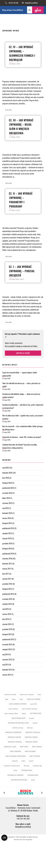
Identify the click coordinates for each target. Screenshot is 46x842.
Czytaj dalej (8, 110)
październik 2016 (8, 593)
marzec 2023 (6, 518)
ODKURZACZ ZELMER (10, 746)
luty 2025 (5, 477)
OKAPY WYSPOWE (34, 756)
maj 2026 (5, 467)
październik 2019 (8, 528)
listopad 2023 (7, 482)
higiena (24, 713)
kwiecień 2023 (7, 513)
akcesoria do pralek (10, 694)
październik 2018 (8, 553)
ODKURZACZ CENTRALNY (32, 732)
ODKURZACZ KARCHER (14, 737)
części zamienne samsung (29, 708)
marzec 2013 (6, 674)
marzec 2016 (6, 614)
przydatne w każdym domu (12, 765)
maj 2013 (5, 664)
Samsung (26, 765)
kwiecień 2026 (7, 472)
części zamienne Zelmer (11, 713)
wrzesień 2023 (7, 492)
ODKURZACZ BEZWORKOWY (13, 732)
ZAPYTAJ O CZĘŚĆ (23, 353)
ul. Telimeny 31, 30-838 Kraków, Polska (23, 810)
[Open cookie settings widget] (4, 838)
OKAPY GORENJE (37, 746)
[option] (23, 792)
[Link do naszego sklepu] (38, 9)
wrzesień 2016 (7, 599)
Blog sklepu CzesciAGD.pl (12, 10)
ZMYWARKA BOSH (26, 770)
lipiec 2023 (6, 498)
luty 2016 (5, 619)
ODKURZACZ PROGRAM (15, 742)
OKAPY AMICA (24, 746)
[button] (29, 9)
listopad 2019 (7, 523)
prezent (31, 760)
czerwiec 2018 (7, 558)
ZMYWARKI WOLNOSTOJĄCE (19, 779)
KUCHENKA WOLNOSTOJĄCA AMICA (18, 723)
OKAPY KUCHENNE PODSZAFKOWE (16, 756)
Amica (39, 694)
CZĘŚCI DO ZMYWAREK (33, 699)
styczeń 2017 (6, 578)
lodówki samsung (18, 727)
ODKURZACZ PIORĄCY (31, 737)
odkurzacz (30, 727)
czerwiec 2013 (7, 659)
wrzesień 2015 (7, 644)
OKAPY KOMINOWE (15, 751)
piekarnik (15, 760)
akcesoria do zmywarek (27, 694)
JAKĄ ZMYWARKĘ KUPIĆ (19, 718)
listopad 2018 (7, 548)
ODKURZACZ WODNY (31, 742)
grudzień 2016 (7, 583)
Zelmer (16, 770)
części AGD (33, 704)
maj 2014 (5, 654)
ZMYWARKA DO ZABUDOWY (15, 775)
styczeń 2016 (7, 624)
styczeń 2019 (7, 538)
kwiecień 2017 (7, 563)
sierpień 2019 (7, 533)
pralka (23, 760)
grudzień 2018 (7, 543)
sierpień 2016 (7, 603)
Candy (21, 699)
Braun (14, 699)
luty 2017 (5, 573)
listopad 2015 (7, 634)
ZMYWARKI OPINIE (32, 775)
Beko (6, 699)
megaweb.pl (28, 839)
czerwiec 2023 (7, 503)
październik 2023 (8, 487)
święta (33, 779)
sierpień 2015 (7, 649)
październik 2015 (8, 639)
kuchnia (35, 723)
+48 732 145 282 (13, 3)
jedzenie (31, 718)
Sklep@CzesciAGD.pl (31, 3)
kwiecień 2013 (7, 669)
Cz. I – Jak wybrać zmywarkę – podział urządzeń (22, 271)
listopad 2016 (7, 588)
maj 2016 (5, 609)
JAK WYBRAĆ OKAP (35, 713)
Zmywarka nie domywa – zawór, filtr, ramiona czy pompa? (21, 437)
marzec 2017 (6, 568)
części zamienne (13, 708)
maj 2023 (5, 508)
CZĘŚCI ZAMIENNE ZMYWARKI (17, 704)
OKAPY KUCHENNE (30, 751)
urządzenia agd (37, 765)
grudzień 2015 (7, 629)
